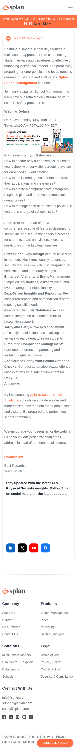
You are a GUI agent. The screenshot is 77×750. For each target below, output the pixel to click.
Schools (7, 676)
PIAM (44, 620)
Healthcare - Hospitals (17, 662)
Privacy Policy (51, 662)
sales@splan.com (15, 709)
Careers (7, 620)
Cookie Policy (50, 669)
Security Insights (52, 634)
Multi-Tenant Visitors (16, 655)
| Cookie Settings (22, 741)
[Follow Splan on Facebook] (45, 547)
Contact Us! (13, 457)
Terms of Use (50, 655)
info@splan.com (14, 697)
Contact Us (10, 634)
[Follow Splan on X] (22, 547)
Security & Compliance (57, 676)
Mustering (48, 627)
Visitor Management (55, 613)
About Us (8, 613)
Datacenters (10, 669)
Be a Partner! (11, 627)
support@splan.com (17, 703)
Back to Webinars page (26, 38)
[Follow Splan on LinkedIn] (10, 547)
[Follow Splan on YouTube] (33, 547)
